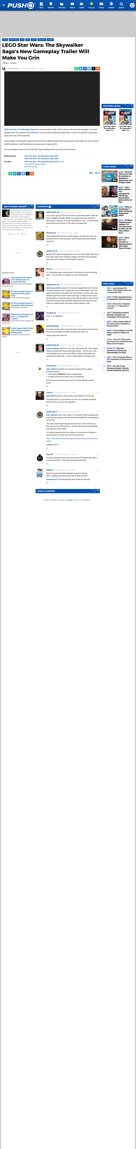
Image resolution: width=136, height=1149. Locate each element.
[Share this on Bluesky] (80, 68)
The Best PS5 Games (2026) (35, 164)
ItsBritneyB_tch (52, 212)
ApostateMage (52, 326)
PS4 (27, 40)
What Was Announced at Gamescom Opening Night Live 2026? (117, 350)
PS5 (22, 40)
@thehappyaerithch (53, 288)
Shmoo (49, 269)
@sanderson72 (52, 479)
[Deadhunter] (40, 319)
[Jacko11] (40, 399)
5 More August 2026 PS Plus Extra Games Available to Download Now (22, 330)
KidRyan (49, 470)
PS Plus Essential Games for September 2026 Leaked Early (22, 293)
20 (115, 196)
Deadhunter (51, 313)
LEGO (34, 40)
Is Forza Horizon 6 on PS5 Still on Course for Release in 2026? (119, 333)
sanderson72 (51, 251)
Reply (25, 234)
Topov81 (49, 454)
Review (44, 162)
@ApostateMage (52, 348)
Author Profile (14, 234)
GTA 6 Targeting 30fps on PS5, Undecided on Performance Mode (119, 359)
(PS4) (41, 156)
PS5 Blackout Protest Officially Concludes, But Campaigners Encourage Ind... (118, 315)
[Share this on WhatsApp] (76, 68)
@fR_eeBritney (51, 369)
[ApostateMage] (40, 332)
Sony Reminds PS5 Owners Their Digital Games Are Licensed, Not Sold (21, 280)
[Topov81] (40, 461)
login (70, 500)
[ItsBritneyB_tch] (40, 218)
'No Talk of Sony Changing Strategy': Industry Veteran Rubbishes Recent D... (118, 368)
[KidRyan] (40, 476)
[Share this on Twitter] (89, 68)
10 (98, 392)
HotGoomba (51, 366)
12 (98, 454)
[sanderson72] (40, 257)
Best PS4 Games (30, 167)
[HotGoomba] (40, 372)
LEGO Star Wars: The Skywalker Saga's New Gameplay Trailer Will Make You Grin (45, 51)
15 (115, 246)
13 (99, 173)
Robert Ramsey (13, 68)
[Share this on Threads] (94, 68)
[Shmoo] (40, 275)
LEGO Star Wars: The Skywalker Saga (19, 129)
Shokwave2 (51, 233)
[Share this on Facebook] (85, 68)
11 (98, 411)
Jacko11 (50, 392)
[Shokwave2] (40, 239)
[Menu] (3, 5)
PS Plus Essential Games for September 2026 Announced (22, 304)
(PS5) (41, 159)
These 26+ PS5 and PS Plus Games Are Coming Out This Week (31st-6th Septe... (119, 341)
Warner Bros (14, 40)
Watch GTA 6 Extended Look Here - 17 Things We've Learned (22, 316)
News (5, 40)
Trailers (50, 40)
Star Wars (42, 40)
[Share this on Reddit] (98, 68)
